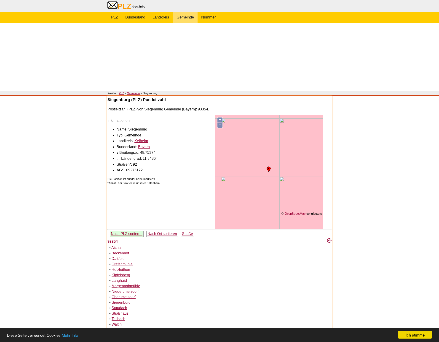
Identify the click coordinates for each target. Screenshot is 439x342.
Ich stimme (415, 335)
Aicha (116, 248)
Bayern (144, 147)
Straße (187, 234)
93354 (112, 241)
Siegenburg (121, 302)
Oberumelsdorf (124, 297)
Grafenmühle (122, 264)
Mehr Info (70, 335)
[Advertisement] (219, 57)
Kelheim (141, 141)
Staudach (119, 308)
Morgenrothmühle (126, 286)
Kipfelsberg (121, 275)
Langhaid (119, 280)
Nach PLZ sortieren (126, 234)
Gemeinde (185, 17)
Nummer (208, 17)
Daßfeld (118, 259)
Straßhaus (120, 313)
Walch (117, 324)
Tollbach (118, 319)
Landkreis (161, 17)
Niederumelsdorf (125, 291)
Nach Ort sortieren (162, 234)
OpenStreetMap (295, 213)
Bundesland (135, 17)
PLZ (114, 17)
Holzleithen (121, 270)
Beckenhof (120, 253)
